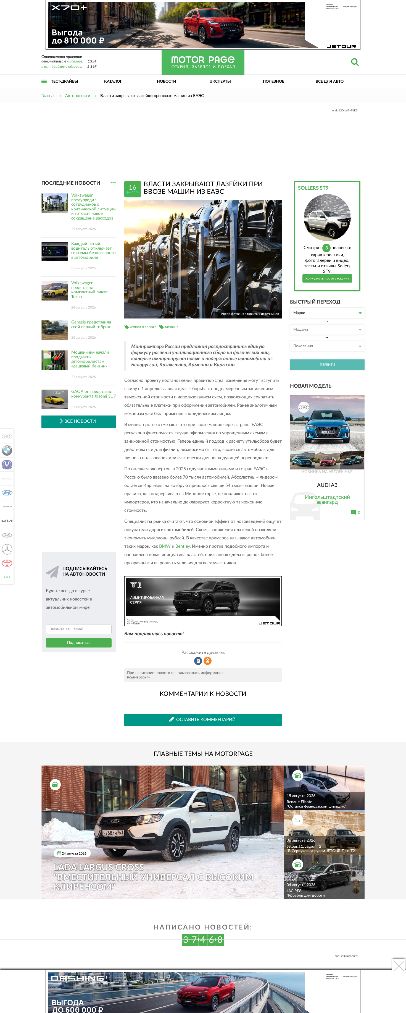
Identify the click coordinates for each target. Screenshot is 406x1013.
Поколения (303, 346)
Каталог (113, 81)
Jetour (5, 507)
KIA (5, 521)
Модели (300, 329)
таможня (171, 326)
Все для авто (330, 81)
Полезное (273, 81)
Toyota (5, 563)
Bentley (182, 546)
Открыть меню (44, 87)
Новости (166, 81)
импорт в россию (143, 326)
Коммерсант (138, 677)
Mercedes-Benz (5, 549)
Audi (5, 436)
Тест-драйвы (64, 81)
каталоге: (75, 61)
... (113, 183)
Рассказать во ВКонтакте (198, 661)
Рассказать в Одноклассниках (208, 661)
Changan (5, 464)
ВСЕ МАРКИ (7, 575)
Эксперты (220, 81)
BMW (165, 546)
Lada (5, 535)
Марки (299, 313)
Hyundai (5, 493)
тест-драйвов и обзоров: (61, 67)
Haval (5, 478)
